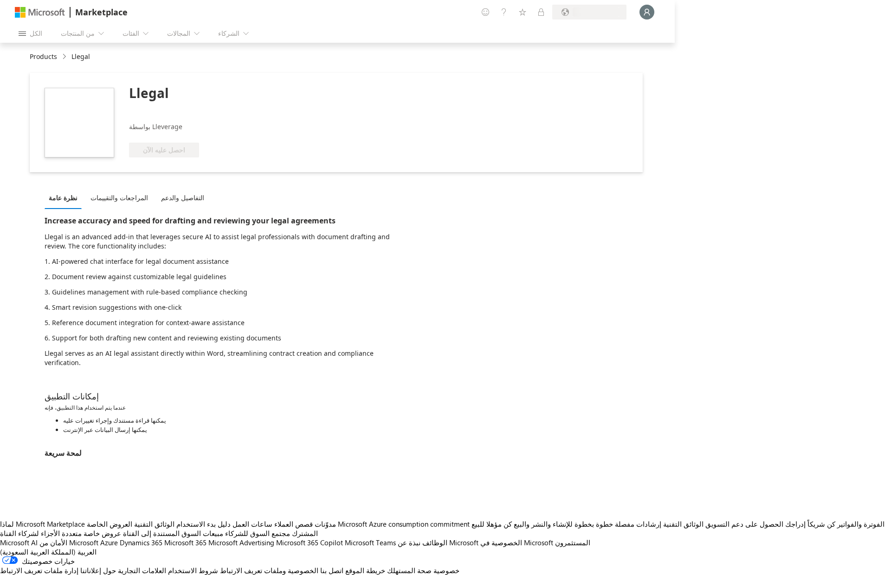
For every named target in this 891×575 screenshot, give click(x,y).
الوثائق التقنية (154, 524)
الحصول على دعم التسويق (744, 524)
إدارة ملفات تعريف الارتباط (39, 570)
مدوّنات (325, 524)
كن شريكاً (821, 524)
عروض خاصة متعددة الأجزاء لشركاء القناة (60, 533)
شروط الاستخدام (193, 570)
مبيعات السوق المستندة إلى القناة (173, 533)
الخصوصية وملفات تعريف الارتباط (269, 570)
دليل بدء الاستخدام (203, 524)
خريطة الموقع (365, 570)
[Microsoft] (40, 12)
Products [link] (43, 56)
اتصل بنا (331, 570)
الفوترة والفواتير (861, 524)
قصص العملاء (293, 524)
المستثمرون (572, 542)
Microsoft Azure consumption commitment (404, 524)
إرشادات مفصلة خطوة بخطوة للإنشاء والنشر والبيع (587, 524)
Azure (109, 542)
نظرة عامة (63, 197)
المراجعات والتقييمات (119, 197)
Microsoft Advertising (241, 542)
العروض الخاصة (109, 524)
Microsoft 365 (185, 542)
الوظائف (434, 542)
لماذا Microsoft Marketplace (42, 524)
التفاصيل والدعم (182, 197)
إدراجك (795, 524)
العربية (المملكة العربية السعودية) (48, 551)
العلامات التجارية (142, 570)
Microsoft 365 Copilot (309, 542)
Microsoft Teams (370, 542)
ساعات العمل (252, 524)
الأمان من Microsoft (68, 542)
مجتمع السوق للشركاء (257, 533)
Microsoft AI (19, 542)
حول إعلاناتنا (98, 570)
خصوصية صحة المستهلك (423, 570)
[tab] (65, 197)
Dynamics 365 (141, 542)
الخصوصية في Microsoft (516, 542)
